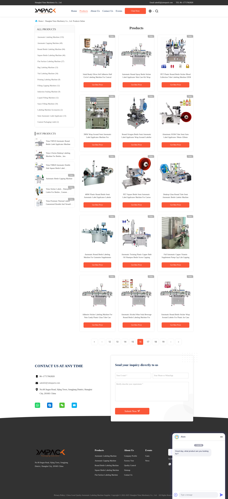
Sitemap (127, 470)
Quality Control (130, 465)
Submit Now (131, 411)
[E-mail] (78, 407)
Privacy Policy (59, 495)
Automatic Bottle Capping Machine (59, 179)
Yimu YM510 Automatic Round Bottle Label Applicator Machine (58, 142)
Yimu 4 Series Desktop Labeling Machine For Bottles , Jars (58, 154)
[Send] (221, 495)
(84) (51, 49)
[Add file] (176, 495)
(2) (50, 110)
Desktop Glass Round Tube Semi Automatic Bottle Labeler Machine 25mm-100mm (175, 197)
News (147, 461)
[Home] (45, 11)
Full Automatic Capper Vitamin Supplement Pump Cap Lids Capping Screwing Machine (175, 257)
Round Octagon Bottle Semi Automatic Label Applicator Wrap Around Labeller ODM (136, 137)
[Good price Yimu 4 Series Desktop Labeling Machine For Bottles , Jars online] (39, 154)
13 (117, 342)
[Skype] (53, 407)
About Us (95, 11)
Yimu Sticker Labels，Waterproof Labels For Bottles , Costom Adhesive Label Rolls (59, 191)
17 (148, 342)
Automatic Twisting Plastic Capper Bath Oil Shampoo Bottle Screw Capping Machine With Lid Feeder (136, 257)
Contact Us (107, 11)
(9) (48, 92)
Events (119, 11)
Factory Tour (129, 461)
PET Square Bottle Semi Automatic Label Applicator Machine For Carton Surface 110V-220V (136, 197)
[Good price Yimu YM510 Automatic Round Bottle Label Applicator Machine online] (39, 143)
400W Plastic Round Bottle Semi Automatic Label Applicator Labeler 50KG (97, 197)
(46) (51, 55)
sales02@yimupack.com (50, 383)
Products (84, 11)
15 (132, 342)
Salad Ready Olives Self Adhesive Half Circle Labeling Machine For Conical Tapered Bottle (97, 77)
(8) (48, 80)
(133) (50, 37)
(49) (50, 43)
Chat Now (135, 11)
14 (125, 342)
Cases (147, 456)
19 (163, 342)
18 (155, 342)
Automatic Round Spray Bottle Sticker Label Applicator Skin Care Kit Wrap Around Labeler (136, 77)
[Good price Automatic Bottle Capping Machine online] (39, 178)
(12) (48, 86)
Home (74, 11)
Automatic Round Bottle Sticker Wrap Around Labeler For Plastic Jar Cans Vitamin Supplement (175, 317)
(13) (47, 67)
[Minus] (221, 436)
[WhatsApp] (41, 407)
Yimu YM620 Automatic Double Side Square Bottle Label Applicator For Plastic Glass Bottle (59, 167)
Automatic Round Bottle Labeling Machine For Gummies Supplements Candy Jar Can (97, 257)
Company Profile (130, 456)
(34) (47, 74)
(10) (47, 104)
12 (109, 342)
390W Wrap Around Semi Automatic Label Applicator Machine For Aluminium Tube (97, 137)
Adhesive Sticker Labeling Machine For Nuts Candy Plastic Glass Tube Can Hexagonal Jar (97, 317)
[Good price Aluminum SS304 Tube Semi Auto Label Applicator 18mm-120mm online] (175, 113)
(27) (50, 61)
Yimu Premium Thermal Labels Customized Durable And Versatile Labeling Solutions (59, 203)
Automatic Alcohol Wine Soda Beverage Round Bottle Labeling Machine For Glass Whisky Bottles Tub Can (136, 317)
